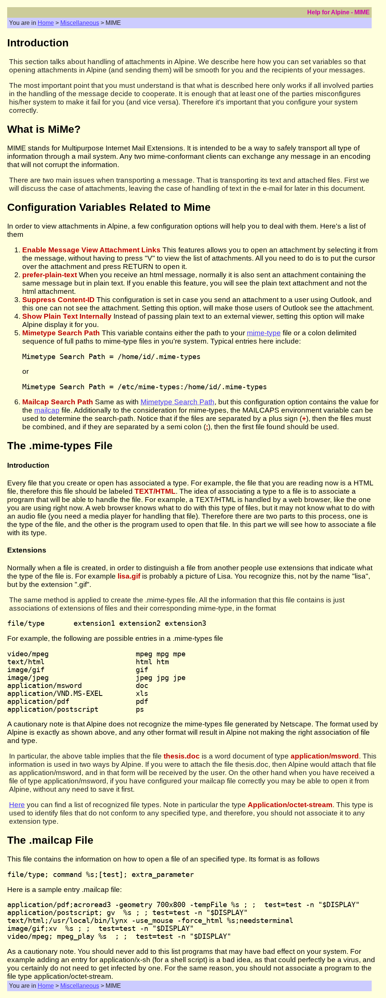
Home (46, 23)
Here (17, 805)
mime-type (264, 333)
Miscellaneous (79, 23)
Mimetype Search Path (177, 402)
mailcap (47, 410)
